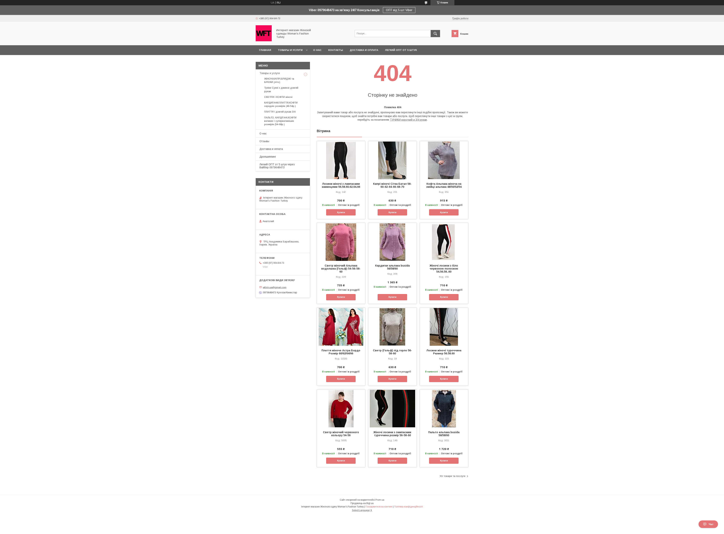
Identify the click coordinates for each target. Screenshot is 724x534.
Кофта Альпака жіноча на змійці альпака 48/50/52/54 (444, 185)
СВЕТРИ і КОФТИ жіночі (278, 97)
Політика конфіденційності (408, 506)
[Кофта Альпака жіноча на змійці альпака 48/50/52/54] (444, 160)
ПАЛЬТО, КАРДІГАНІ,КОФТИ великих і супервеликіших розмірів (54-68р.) (280, 121)
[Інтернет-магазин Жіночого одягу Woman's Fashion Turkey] (264, 40)
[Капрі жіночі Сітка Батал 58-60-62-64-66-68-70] (392, 160)
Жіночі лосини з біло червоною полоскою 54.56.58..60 (444, 268)
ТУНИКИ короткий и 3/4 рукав (408, 119)
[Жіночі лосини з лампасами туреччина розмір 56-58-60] (392, 408)
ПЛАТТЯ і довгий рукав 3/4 (279, 111)
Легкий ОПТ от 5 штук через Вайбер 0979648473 (277, 166)
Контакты (335, 50)
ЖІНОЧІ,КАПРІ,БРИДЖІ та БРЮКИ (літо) (279, 80)
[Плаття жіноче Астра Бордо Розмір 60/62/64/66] (341, 327)
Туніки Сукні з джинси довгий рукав (281, 89)
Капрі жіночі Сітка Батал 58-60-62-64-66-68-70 (392, 185)
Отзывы (264, 141)
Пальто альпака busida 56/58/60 (443, 434)
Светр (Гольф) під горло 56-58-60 (392, 352)
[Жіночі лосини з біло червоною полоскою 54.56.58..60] (444, 242)
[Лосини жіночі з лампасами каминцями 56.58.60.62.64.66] (341, 160)
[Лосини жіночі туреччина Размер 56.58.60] (444, 327)
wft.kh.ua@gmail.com (274, 287)
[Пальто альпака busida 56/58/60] (444, 408)
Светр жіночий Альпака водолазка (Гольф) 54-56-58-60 (340, 268)
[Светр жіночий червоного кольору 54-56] (341, 408)
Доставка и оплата (364, 50)
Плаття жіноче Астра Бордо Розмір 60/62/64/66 (340, 352)
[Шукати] (435, 33)
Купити (341, 212)
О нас (317, 50)
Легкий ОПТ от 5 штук (401, 50)
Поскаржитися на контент (378, 506)
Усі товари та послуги (452, 476)
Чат (711, 524)
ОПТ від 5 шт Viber (399, 10)
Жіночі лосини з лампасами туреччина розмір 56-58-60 (392, 434)
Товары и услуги (290, 50)
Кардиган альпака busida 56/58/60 (392, 267)
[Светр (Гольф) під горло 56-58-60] (392, 327)
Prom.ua (379, 500)
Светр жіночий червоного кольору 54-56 (341, 434)
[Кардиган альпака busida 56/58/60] (392, 242)
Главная (265, 50)
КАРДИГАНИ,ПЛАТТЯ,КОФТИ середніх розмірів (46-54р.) (281, 104)
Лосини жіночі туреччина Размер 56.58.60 (443, 352)
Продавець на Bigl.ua (362, 503)
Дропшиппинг (267, 156)
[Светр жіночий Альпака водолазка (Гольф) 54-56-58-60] (341, 242)
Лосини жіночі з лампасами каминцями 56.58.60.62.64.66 (341, 185)
